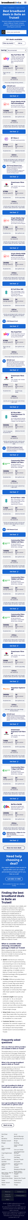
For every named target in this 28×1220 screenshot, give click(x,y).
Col (2, 1155)
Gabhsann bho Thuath (18, 1164)
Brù (3, 1146)
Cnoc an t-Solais (18, 1149)
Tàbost (4, 1185)
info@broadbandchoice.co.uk (15, 1203)
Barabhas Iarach (19, 1138)
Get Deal (13, 96)
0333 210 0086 (16, 1205)
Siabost (16, 1176)
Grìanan (16, 1167)
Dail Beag (17, 1157)
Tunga (16, 1185)
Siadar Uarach (6, 1182)
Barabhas (4, 1138)
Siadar (3, 1180)
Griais (3, 1167)
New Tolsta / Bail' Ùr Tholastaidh (7, 1173)
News (7, 1199)
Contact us (20, 1192)
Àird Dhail (4, 1134)
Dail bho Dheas (6, 1159)
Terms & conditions (8, 1195)
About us (7, 1192)
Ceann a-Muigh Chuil (18, 1145)
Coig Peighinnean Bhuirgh (19, 1152)
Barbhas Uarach (6, 1141)
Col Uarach (17, 1155)
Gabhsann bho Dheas (6, 1164)
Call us (20, 43)
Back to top (8, 1125)
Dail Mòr (4, 1161)
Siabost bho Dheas (7, 1178)
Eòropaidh (17, 1161)
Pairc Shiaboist (6, 1176)
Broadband (11, 7)
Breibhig (16, 1143)
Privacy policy (20, 1195)
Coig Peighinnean (7, 1153)
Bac (3, 1136)
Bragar (4, 1143)
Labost (4, 1169)
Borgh (16, 1141)
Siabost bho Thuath (20, 1178)
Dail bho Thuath (18, 1159)
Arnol (15, 1134)
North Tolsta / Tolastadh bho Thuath (18, 1173)
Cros (3, 1157)
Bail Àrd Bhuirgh (19, 1136)
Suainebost (17, 1182)
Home (4, 7)
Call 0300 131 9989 (14, 879)
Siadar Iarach (18, 1180)
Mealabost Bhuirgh (19, 1169)
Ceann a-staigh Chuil (6, 1149)
